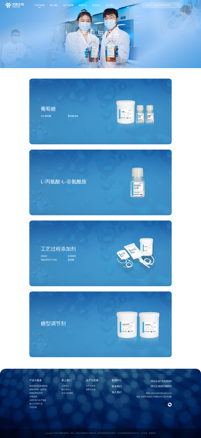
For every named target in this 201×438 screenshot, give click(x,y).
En (194, 5)
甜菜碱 (71, 260)
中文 (189, 5)
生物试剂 (33, 397)
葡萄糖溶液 (73, 116)
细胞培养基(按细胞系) (38, 386)
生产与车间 (90, 386)
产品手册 (33, 407)
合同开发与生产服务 (37, 400)
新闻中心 (83, 5)
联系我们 (96, 5)
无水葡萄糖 (46, 116)
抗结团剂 (72, 256)
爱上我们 (54, 5)
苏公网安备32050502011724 (128, 433)
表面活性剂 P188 (49, 260)
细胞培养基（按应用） (38, 389)
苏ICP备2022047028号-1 (107, 433)
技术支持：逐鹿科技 (148, 433)
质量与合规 (90, 389)
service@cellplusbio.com (161, 393)
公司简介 (65, 386)
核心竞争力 (66, 389)
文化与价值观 (67, 393)
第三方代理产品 (36, 404)
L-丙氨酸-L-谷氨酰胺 (64, 181)
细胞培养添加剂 (36, 393)
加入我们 (110, 5)
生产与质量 (68, 5)
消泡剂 (44, 256)
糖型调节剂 (53, 323)
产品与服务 (39, 5)
